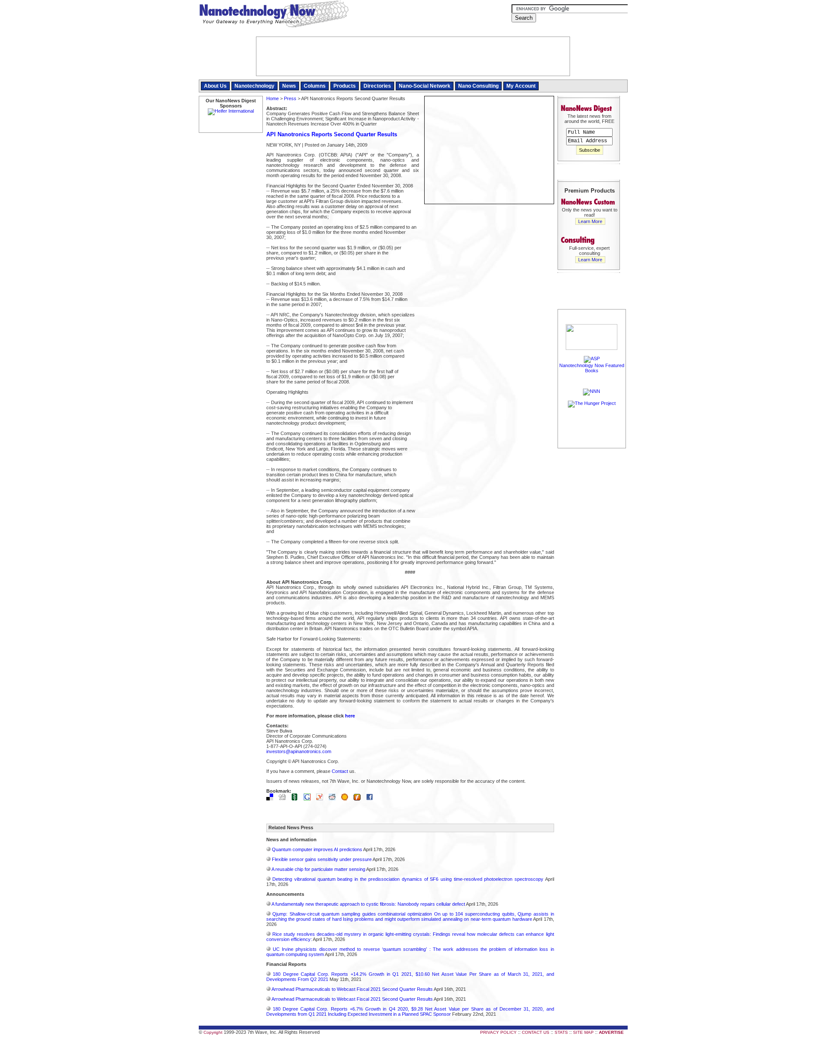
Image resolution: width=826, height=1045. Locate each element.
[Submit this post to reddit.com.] (334, 798)
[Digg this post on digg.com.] (284, 798)
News (289, 86)
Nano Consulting (478, 86)
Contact (340, 771)
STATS (561, 1032)
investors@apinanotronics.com (298, 751)
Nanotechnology (254, 86)
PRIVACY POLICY (498, 1032)
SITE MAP (583, 1032)
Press (290, 98)
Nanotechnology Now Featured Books (591, 368)
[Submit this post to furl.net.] (359, 798)
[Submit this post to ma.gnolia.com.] (346, 798)
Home (272, 98)
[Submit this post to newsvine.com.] (296, 798)
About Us (215, 86)
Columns (315, 86)
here (350, 715)
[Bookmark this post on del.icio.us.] (271, 798)
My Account (521, 86)
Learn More (590, 221)
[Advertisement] (592, 579)
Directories (377, 86)
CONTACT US (535, 1032)
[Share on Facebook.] (371, 798)
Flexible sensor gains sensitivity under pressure (322, 859)
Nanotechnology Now (274, 15)
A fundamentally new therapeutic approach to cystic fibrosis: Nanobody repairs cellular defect (368, 904)
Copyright (212, 1032)
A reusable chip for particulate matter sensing (318, 869)
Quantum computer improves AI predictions (317, 849)
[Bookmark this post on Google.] (309, 798)
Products (344, 86)
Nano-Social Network (424, 86)
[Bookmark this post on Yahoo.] (321, 798)
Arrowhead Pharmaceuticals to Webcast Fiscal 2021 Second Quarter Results (352, 989)
